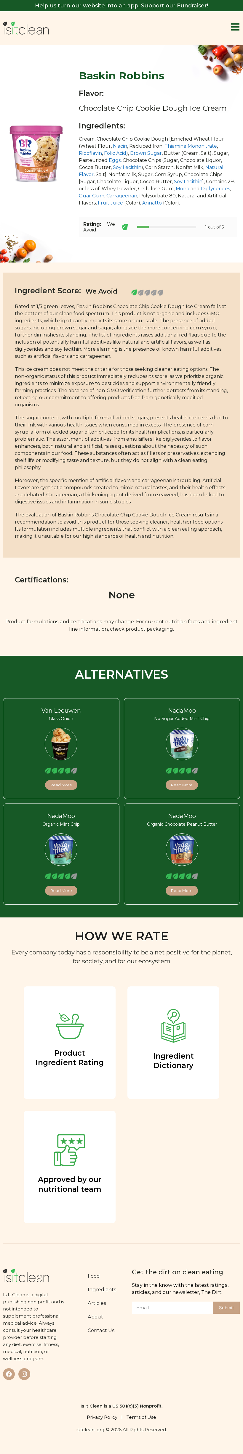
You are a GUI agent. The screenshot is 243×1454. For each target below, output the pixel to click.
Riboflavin (90, 153)
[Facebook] (9, 1374)
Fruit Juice (110, 203)
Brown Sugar (146, 153)
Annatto (152, 203)
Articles (97, 1303)
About (95, 1317)
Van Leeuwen (61, 710)
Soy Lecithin (127, 167)
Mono (182, 188)
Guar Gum (91, 196)
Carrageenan (121, 196)
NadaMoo (182, 710)
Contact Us (101, 1330)
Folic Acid (115, 153)
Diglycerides (215, 188)
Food (94, 1276)
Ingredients (102, 1289)
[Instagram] (24, 1374)
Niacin (120, 146)
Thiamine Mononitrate (190, 146)
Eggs (115, 160)
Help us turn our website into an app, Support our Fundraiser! (121, 5)
